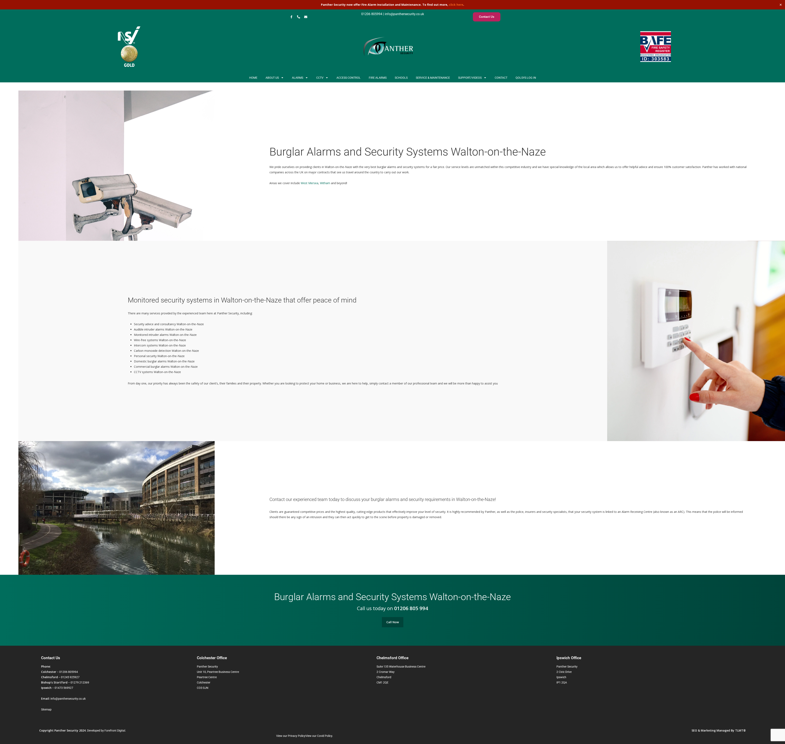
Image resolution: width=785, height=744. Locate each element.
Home (253, 77)
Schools (401, 77)
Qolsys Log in (526, 77)
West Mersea (309, 183)
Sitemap (46, 709)
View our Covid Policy (318, 735)
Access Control (348, 77)
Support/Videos (470, 77)
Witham (325, 183)
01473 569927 (64, 687)
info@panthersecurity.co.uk (404, 14)
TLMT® (740, 730)
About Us (272, 77)
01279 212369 (80, 682)
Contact (501, 77)
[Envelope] (306, 17)
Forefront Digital (114, 730)
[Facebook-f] (291, 17)
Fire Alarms (378, 77)
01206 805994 (371, 14)
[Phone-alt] (298, 17)
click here (456, 5)
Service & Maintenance (433, 77)
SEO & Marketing (704, 730)
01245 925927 (70, 677)
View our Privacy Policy (290, 735)
